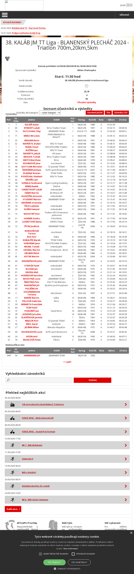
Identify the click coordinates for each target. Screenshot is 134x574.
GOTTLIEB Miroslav (31, 166)
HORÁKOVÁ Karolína (32, 275)
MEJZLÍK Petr (32, 320)
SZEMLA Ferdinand (32, 182)
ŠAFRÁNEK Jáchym (31, 169)
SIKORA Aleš (31, 272)
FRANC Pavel (31, 146)
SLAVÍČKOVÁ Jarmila (31, 317)
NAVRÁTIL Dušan (32, 143)
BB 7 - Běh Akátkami (32, 445)
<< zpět (67, 361)
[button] (67, 568)
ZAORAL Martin (31, 249)
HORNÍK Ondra (32, 218)
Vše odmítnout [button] (79, 562)
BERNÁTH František (31, 304)
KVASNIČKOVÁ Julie (32, 261)
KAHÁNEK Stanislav (31, 202)
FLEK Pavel (31, 307)
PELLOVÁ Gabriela (31, 301)
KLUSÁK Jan (32, 268)
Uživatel (124, 14)
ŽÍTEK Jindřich (31, 226)
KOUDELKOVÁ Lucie (31, 331)
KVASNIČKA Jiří (31, 285)
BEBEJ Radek (31, 186)
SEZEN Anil (31, 336)
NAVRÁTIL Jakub (31, 153)
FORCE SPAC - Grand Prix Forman (38, 431)
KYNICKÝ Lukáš (32, 127)
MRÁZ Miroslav (32, 135)
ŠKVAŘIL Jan (31, 179)
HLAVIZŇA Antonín (31, 196)
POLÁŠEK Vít (31, 288)
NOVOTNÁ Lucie (31, 278)
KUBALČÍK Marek (32, 240)
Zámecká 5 (27, 458)
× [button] (131, 533)
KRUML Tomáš (31, 246)
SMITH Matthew (32, 160)
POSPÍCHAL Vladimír (31, 176)
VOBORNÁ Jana (32, 243)
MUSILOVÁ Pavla (32, 339)
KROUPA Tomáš (32, 156)
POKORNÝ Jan (32, 310)
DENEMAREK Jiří (32, 355)
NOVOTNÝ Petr (32, 213)
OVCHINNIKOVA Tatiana (32, 293)
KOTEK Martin (31, 256)
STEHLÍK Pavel (31, 265)
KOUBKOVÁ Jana (31, 163)
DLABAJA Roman (31, 173)
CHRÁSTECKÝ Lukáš (32, 189)
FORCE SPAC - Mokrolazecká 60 (37, 418)
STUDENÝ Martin (32, 199)
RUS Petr (31, 236)
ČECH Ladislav (31, 205)
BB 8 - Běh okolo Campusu (35, 499)
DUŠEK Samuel (31, 209)
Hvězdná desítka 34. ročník (36, 486)
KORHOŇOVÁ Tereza (32, 232)
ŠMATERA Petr (31, 282)
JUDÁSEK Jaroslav (32, 314)
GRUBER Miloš (31, 253)
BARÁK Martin (31, 297)
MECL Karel (32, 323)
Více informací (70, 548)
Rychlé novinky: (12, 22)
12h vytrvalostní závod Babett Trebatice (43, 404)
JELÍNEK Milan (32, 327)
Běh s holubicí (29, 472)
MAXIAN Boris (31, 140)
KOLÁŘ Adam (32, 124)
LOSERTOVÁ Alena (32, 221)
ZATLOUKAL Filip (32, 131)
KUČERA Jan (32, 150)
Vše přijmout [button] (54, 562)
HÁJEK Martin (32, 192)
